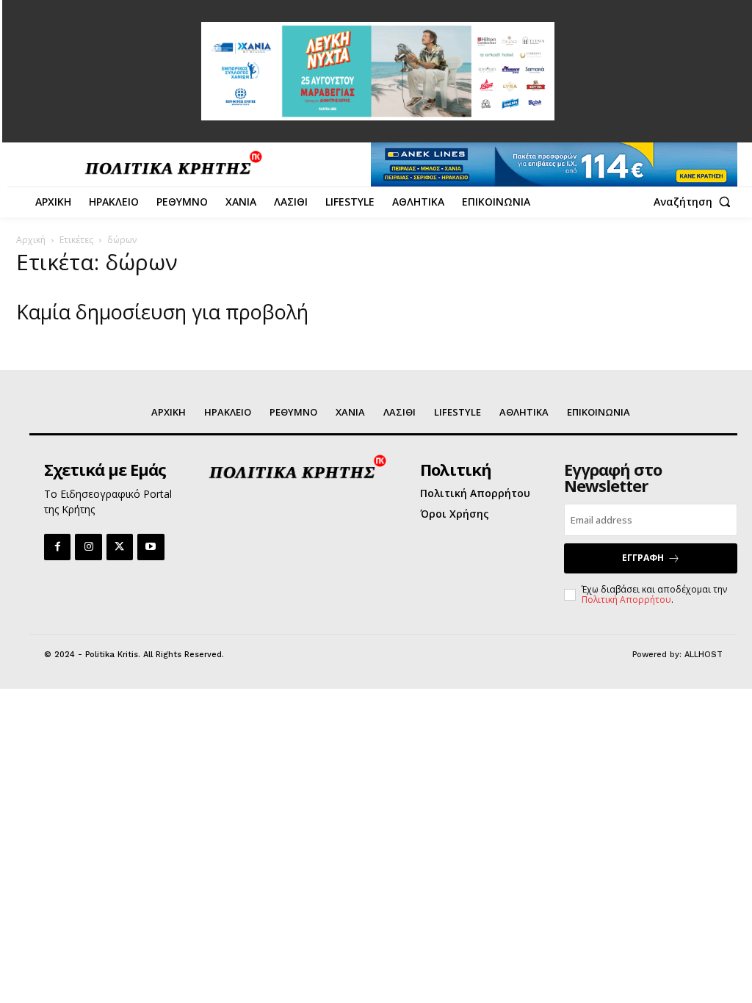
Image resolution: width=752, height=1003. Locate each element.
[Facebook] (57, 547)
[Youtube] (150, 547)
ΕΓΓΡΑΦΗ (643, 557)
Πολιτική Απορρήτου (626, 599)
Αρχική (31, 239)
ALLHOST (703, 654)
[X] (119, 547)
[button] (695, 202)
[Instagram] (88, 547)
